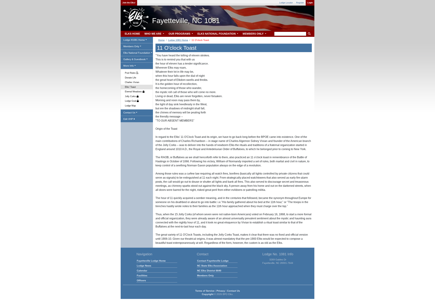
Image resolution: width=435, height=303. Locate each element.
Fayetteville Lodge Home (151, 260)
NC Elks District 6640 (209, 270)
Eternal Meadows (134, 91)
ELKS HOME (132, 33)
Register (300, 3)
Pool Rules (130, 73)
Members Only (205, 275)
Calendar (142, 270)
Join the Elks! (128, 3)
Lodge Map (130, 105)
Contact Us (233, 290)
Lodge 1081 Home (178, 40)
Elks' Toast (130, 87)
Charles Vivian (132, 82)
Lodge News (144, 265)
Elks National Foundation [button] (136, 52)
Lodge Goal (131, 101)
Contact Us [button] (129, 112)
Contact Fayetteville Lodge (213, 260)
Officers (141, 280)
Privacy (220, 290)
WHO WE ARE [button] (153, 33)
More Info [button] (128, 65)
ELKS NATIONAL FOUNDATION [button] (216, 33)
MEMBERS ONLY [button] (253, 33)
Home (161, 40)
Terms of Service (204, 290)
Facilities (142, 275)
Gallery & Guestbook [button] (134, 59)
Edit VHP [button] (128, 119)
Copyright (207, 294)
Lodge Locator (286, 3)
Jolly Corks (131, 96)
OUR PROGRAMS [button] (180, 33)
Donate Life (130, 77)
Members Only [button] (131, 46)
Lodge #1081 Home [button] (134, 40)
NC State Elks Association (212, 265)
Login (310, 3)
